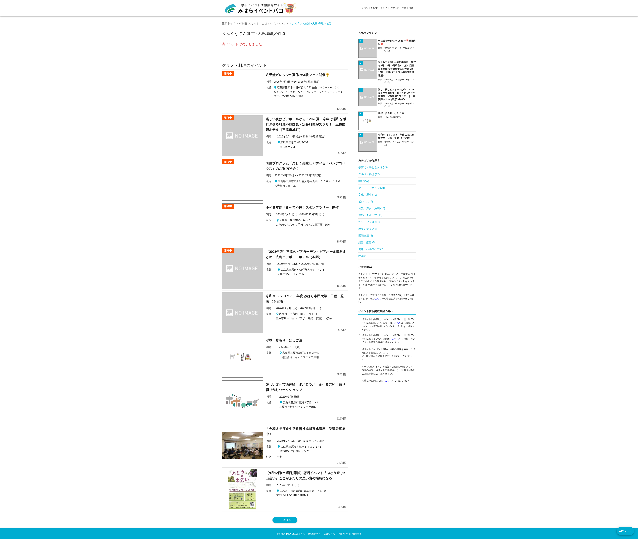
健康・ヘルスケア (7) (370, 249)
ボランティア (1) (368, 229)
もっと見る (285, 520)
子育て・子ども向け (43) (373, 167)
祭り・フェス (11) (369, 222)
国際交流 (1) (365, 235)
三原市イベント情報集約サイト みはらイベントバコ (254, 23)
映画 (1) (363, 256)
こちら (378, 298)
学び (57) (363, 181)
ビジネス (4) (365, 201)
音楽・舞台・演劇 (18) (371, 208)
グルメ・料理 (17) (369, 174)
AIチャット (625, 531)
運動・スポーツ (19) (370, 215)
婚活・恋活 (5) (366, 242)
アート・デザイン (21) (371, 188)
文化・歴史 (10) (367, 194)
